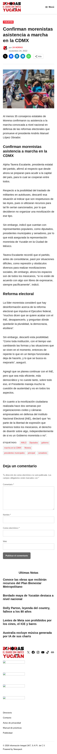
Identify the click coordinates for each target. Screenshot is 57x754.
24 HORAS (17, 47)
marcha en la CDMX (12, 448)
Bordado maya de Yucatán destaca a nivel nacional (28, 597)
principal (31, 453)
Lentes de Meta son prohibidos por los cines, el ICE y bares (27, 622)
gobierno (45, 443)
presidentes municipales (14, 453)
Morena (28, 448)
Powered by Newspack (12, 749)
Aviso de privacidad (12, 723)
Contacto (7, 717)
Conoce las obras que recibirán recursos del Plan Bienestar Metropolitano (24, 583)
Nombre (7, 515)
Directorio (7, 712)
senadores (42, 453)
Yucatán (8, 22)
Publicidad (7, 733)
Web (5, 541)
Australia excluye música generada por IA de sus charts (27, 634)
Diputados (34, 443)
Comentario (8, 484)
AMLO (23, 443)
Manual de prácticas (12, 728)
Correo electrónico (11, 528)
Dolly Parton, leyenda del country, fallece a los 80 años (26, 609)
